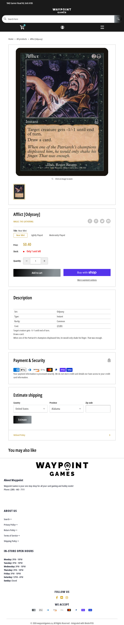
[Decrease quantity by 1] (26, 261)
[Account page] (62, 27)
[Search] (118, 19)
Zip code (89, 403)
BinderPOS (89, 623)
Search (7, 519)
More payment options (87, 279)
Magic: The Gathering (23, 221)
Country (16, 403)
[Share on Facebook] (90, 221)
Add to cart (37, 273)
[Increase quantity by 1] (44, 261)
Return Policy (9, 530)
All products (22, 38)
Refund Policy (19, 435)
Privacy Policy (10, 524)
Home (10, 38)
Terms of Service (11, 535)
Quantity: (17, 260)
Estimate (22, 419)
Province (53, 403)
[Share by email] (108, 221)
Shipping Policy (10, 541)
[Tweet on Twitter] (102, 221)
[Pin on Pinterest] (96, 221)
